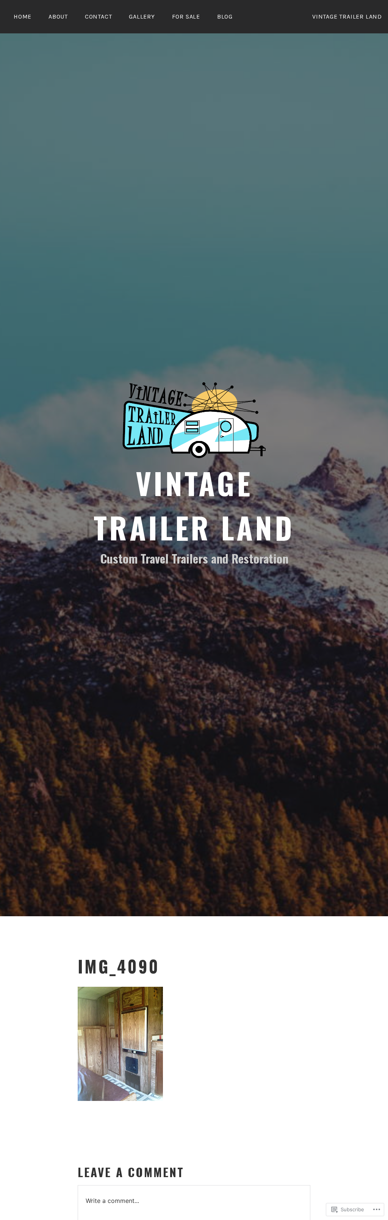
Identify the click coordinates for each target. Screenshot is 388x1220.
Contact (98, 16)
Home (22, 16)
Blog (225, 16)
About (58, 16)
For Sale (186, 16)
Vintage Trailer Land (194, 505)
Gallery (142, 16)
